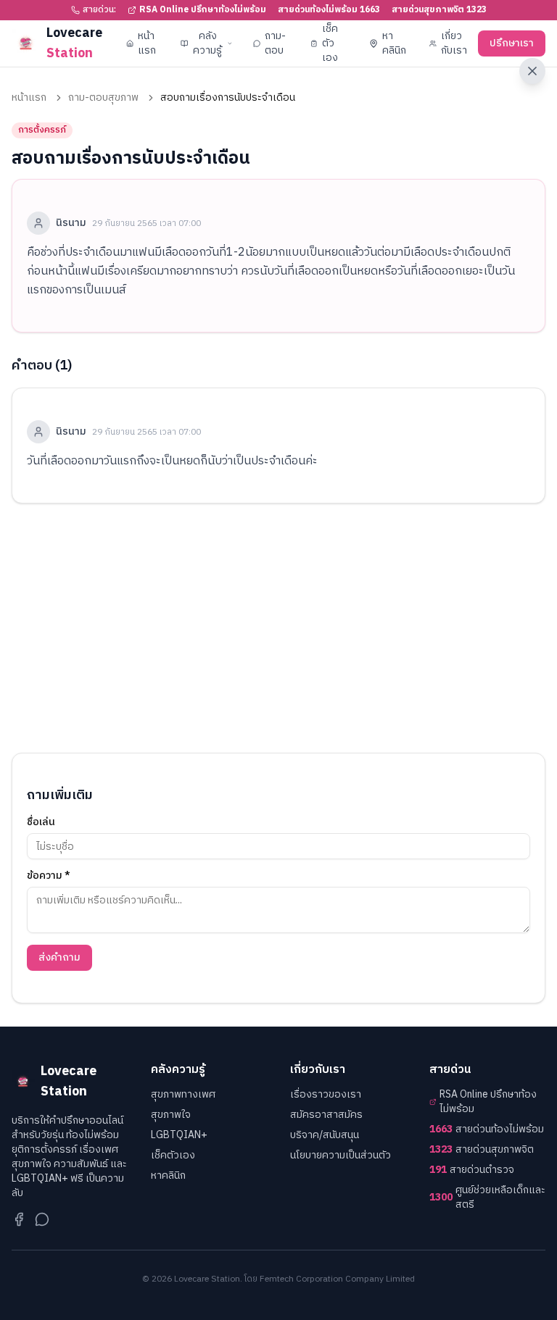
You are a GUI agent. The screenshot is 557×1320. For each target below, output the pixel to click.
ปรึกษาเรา (512, 43)
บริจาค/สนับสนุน (324, 1135)
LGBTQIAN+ (179, 1135)
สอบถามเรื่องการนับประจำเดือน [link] (227, 98)
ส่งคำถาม (59, 957)
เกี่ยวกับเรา (454, 43)
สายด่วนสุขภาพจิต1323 (439, 10)
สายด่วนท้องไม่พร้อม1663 (329, 10)
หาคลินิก (394, 43)
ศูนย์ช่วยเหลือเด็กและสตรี (487, 1197)
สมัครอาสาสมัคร (326, 1114)
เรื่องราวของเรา (325, 1094)
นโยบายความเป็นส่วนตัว (340, 1155)
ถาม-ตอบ (275, 43)
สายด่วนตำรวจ (471, 1170)
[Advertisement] (278, 628)
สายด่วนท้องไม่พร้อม (486, 1129)
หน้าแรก (147, 43)
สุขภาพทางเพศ (183, 1094)
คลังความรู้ (207, 43)
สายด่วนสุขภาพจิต (481, 1150)
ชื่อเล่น (41, 822)
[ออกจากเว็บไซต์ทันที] (532, 71)
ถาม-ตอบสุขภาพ (103, 98)
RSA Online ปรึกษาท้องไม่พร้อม (202, 10)
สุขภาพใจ (171, 1114)
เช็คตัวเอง (330, 43)
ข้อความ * (48, 876)
